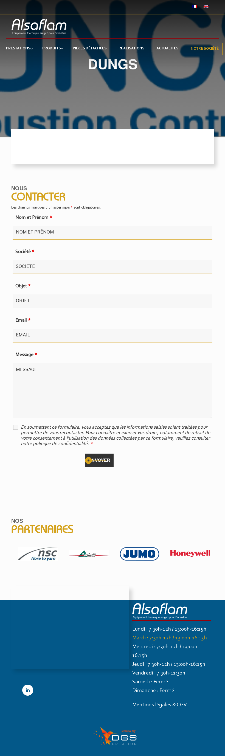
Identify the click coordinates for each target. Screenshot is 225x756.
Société (25, 251)
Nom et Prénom (33, 217)
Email (23, 320)
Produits (51, 48)
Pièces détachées (89, 48)
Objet (23, 286)
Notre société (205, 49)
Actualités (167, 48)
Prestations (18, 48)
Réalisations (131, 48)
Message (26, 354)
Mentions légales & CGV (159, 705)
